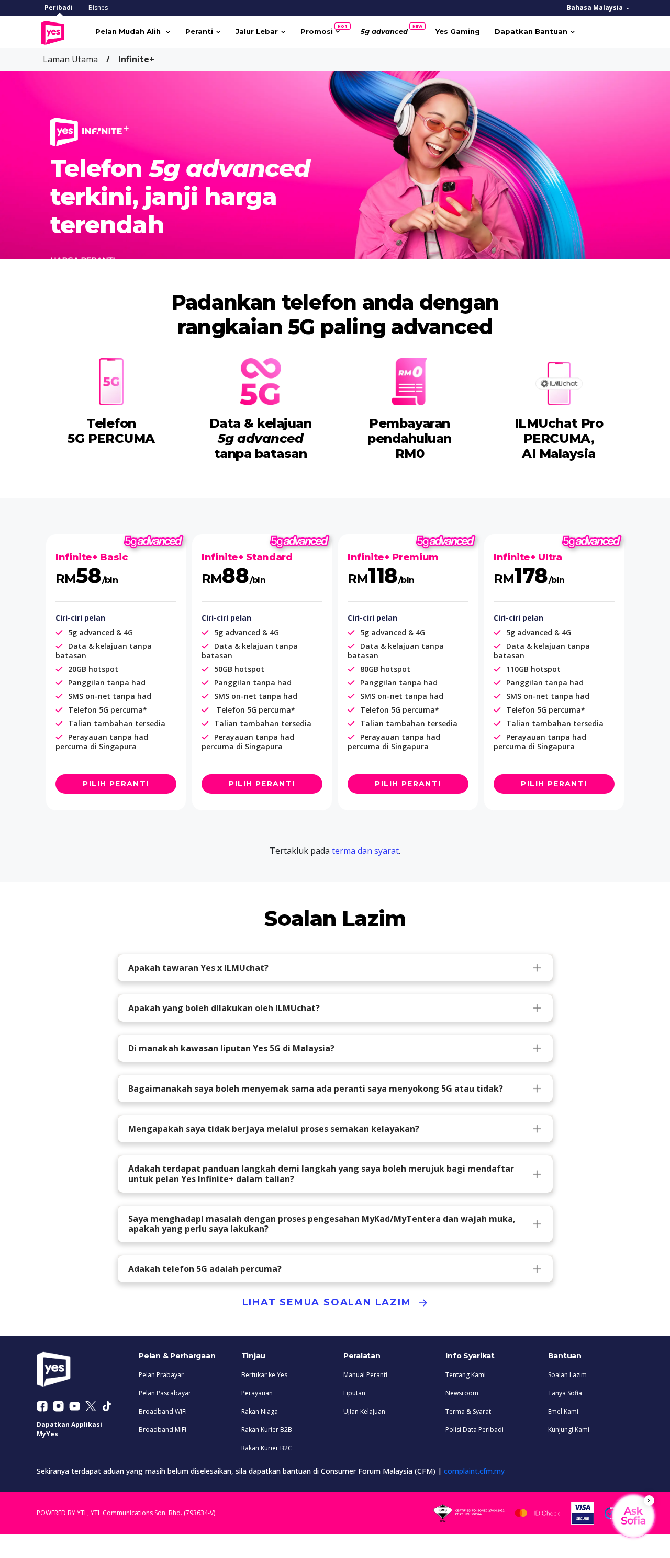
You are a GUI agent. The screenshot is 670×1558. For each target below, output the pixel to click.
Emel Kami (563, 1411)
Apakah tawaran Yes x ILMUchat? (198, 967)
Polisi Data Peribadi (474, 1429)
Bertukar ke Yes (264, 1374)
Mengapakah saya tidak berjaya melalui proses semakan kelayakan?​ (273, 1129)
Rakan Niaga (259, 1411)
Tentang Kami (465, 1374)
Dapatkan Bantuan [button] (531, 31)
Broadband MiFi (162, 1429)
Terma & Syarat (468, 1411)
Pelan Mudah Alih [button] (129, 31)
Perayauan (257, 1393)
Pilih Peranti (116, 783)
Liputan (354, 1393)
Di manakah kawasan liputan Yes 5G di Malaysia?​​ (231, 1048)
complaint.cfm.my (474, 1471)
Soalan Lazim (567, 1374)
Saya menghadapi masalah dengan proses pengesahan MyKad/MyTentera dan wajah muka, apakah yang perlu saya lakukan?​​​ (322, 1223)
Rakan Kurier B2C (266, 1448)
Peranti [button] (199, 31)
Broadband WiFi (163, 1411)
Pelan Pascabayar (165, 1393)
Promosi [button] (320, 30)
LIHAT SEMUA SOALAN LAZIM (328, 1302)
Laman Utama (70, 59)
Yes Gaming (458, 31)
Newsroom (461, 1393)
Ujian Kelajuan (364, 1411)
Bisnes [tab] (98, 7)
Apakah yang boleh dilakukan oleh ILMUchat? (224, 1008)
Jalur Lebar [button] (257, 31)
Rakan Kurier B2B (266, 1429)
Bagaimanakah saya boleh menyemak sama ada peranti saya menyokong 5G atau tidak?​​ (315, 1088)
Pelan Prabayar (161, 1374)
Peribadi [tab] (58, 7)
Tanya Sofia (565, 1393)
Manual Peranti (365, 1374)
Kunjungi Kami (568, 1429)
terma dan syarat (365, 850)
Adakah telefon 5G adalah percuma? (205, 1269)
